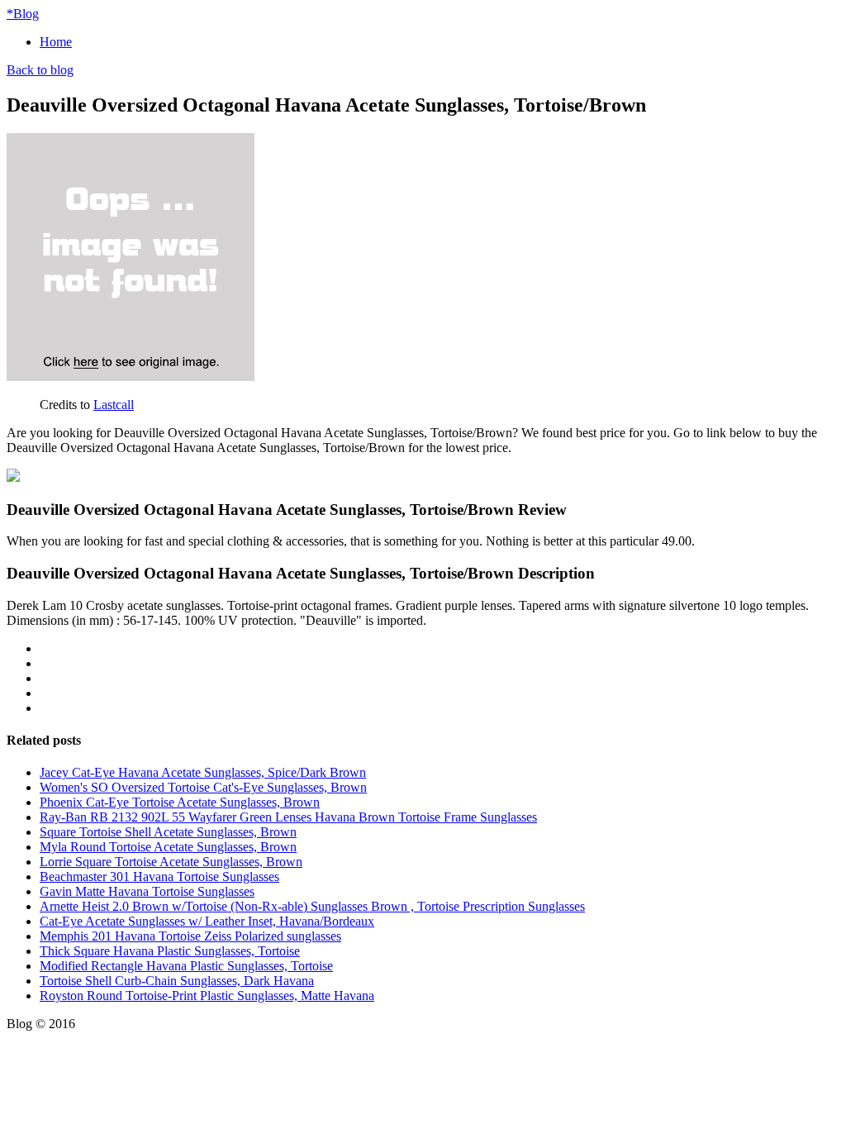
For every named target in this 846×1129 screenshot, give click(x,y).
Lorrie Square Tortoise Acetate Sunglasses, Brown (171, 862)
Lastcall (113, 405)
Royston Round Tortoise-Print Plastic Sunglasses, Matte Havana (207, 995)
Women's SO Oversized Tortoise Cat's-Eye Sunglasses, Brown (203, 787)
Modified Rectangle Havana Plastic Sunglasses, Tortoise (186, 966)
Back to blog (40, 70)
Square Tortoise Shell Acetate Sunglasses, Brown (168, 832)
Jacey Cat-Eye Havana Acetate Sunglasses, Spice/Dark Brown (203, 772)
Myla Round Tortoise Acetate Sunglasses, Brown (168, 847)
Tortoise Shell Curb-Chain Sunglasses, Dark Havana (177, 981)
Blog (23, 14)
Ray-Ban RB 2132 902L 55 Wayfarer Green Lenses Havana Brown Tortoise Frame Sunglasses (288, 817)
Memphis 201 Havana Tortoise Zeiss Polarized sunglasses (190, 936)
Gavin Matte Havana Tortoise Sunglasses (147, 891)
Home (56, 42)
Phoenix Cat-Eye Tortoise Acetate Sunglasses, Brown (180, 802)
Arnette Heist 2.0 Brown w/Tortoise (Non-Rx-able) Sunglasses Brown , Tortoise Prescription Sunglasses (312, 906)
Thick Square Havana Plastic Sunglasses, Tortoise (170, 951)
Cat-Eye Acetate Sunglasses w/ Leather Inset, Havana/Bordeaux (207, 921)
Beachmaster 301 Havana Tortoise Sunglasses (159, 876)
